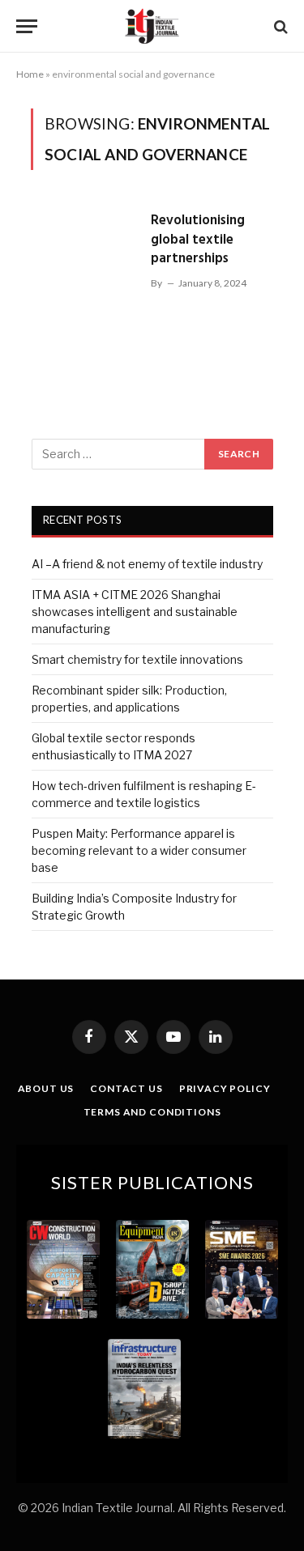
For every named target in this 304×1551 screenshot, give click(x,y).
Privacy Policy (225, 1088)
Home (30, 74)
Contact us (126, 1088)
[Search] (279, 26)
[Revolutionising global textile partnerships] (84, 280)
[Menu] (26, 26)
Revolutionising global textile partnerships (198, 240)
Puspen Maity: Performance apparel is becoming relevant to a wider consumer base (139, 850)
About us (46, 1088)
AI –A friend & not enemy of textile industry (147, 564)
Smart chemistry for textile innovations (137, 659)
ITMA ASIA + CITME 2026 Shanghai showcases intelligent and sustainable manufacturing (135, 611)
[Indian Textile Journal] (151, 26)
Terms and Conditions (152, 1112)
